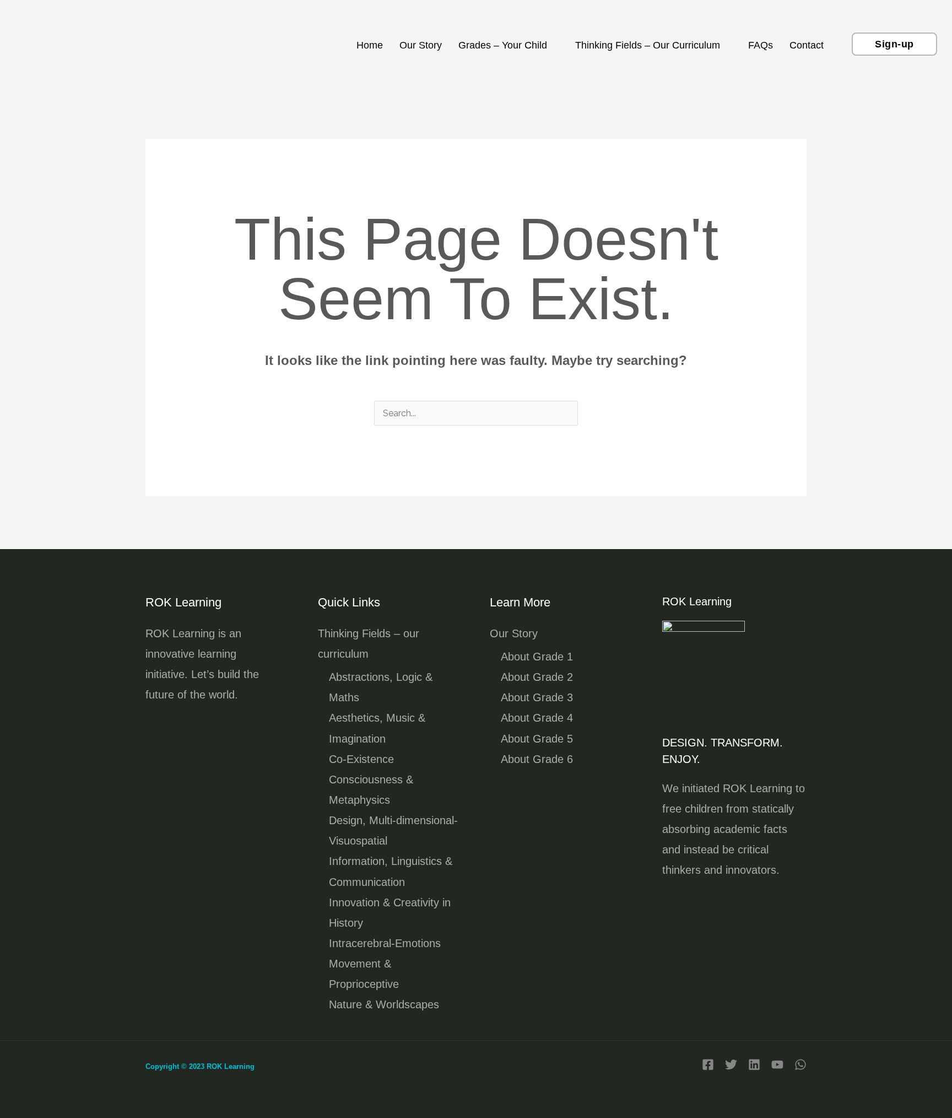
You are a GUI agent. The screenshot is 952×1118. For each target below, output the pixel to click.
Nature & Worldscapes (384, 1004)
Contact (806, 45)
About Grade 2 (537, 677)
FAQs (760, 45)
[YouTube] (777, 1064)
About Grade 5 (537, 739)
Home (369, 45)
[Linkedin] (754, 1064)
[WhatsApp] (800, 1064)
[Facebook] (708, 1064)
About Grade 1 (537, 657)
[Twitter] (731, 1064)
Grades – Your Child (502, 45)
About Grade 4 (537, 718)
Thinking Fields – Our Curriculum (647, 45)
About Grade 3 (537, 697)
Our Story (420, 45)
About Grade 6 (537, 759)
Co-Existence (361, 759)
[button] (894, 44)
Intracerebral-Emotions (385, 943)
